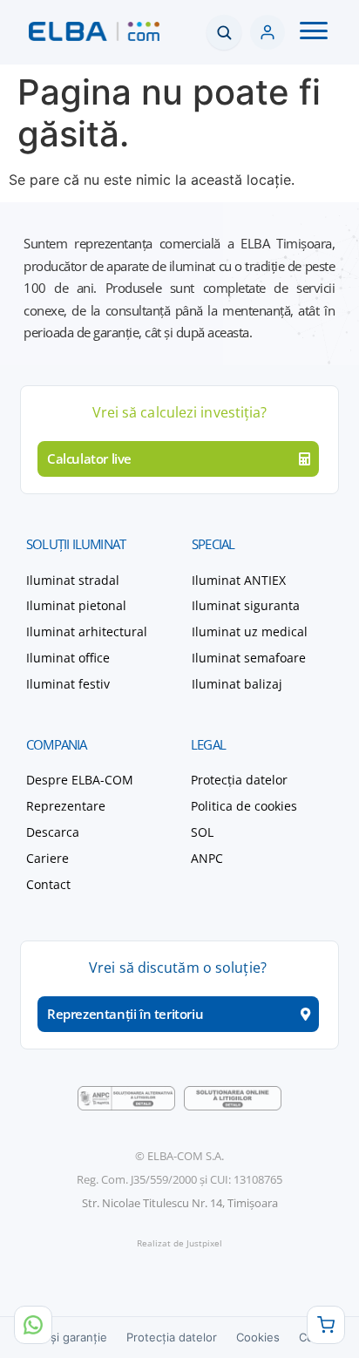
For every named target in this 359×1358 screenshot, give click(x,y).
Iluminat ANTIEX (239, 580)
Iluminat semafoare (249, 657)
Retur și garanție (62, 1337)
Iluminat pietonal (76, 605)
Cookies (258, 1337)
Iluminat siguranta (246, 605)
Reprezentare (65, 806)
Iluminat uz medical (250, 631)
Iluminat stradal (72, 580)
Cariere (47, 858)
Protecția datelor (239, 779)
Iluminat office (68, 657)
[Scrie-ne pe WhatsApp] (33, 1325)
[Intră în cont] (267, 32)
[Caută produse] (224, 32)
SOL (202, 832)
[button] (313, 32)
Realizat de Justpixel (179, 1243)
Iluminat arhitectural (86, 631)
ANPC (207, 858)
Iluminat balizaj (237, 684)
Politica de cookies (244, 806)
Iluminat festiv (68, 684)
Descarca (52, 832)
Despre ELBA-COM (79, 779)
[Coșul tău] (326, 1325)
